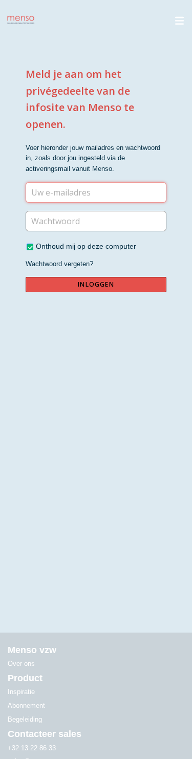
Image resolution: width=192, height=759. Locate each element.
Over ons (21, 663)
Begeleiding (25, 719)
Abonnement (26, 705)
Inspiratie (21, 692)
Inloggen (96, 284)
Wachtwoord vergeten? (59, 264)
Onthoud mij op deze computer (86, 246)
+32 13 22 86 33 (32, 748)
